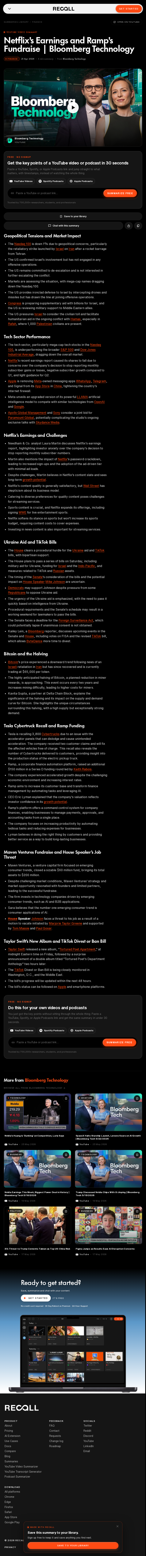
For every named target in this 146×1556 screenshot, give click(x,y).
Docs (8, 1446)
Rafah (12, 323)
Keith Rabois (83, 769)
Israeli (12, 666)
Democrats (16, 587)
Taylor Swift (16, 949)
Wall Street (91, 485)
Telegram (99, 381)
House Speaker (34, 581)
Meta (37, 381)
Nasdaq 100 (22, 243)
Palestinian (44, 323)
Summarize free (120, 193)
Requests (55, 1436)
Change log (56, 1441)
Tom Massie (20, 928)
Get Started (128, 8)
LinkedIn (88, 1446)
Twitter (87, 1425)
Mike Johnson (55, 581)
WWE (22, 512)
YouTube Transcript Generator (23, 1471)
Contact (54, 1430)
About (8, 1425)
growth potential (34, 479)
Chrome (9, 1496)
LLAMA (82, 396)
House (18, 550)
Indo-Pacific (86, 565)
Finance (37, 22)
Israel (60, 248)
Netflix (12, 360)
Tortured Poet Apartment (77, 949)
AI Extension (12, 1436)
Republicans (16, 592)
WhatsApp (83, 381)
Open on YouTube (128, 22)
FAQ (52, 1425)
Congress (14, 303)
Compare (10, 1451)
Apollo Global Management (27, 412)
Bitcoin (13, 662)
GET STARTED (38, 1298)
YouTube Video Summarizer (21, 1466)
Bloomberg (36, 631)
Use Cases (11, 1441)
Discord (88, 1436)
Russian (58, 570)
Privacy (10, 1547)
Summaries (11, 1461)
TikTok (99, 550)
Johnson (37, 918)
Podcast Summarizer (17, 1476)
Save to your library (75, 216)
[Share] (129, 225)
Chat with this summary (66, 225)
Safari (8, 1512)
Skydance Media (47, 422)
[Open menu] (9, 8)
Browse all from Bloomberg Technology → (34, 1088)
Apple (12, 381)
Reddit (87, 1430)
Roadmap (55, 1446)
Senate (38, 576)
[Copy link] (138, 225)
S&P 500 (67, 349)
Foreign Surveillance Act (76, 620)
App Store (42, 386)
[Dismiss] (117, 1526)
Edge (8, 1502)
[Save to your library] (66, 1098)
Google (19, 406)
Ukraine (77, 550)
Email (86, 1451)
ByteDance (34, 641)
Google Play (12, 1522)
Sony (56, 412)
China (58, 386)
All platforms (12, 1491)
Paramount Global (21, 417)
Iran (71, 248)
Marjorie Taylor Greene (65, 923)
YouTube (88, 1441)
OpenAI (99, 401)
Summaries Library (16, 22)
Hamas (76, 319)
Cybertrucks (51, 733)
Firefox (9, 1507)
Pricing (9, 1430)
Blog (7, 1456)
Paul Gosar (44, 928)
